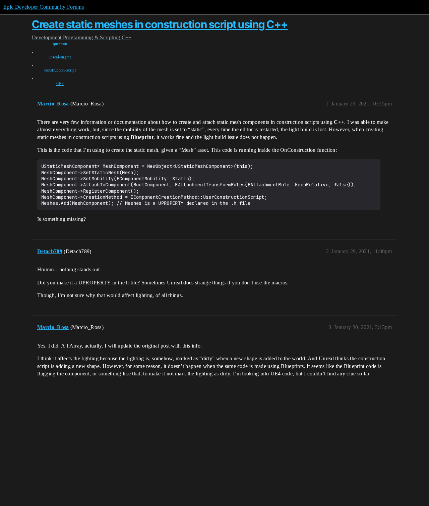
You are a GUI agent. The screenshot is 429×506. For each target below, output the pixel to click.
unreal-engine (60, 57)
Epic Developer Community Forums (43, 7)
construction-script (60, 70)
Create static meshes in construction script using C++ (160, 24)
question (60, 44)
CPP (60, 83)
